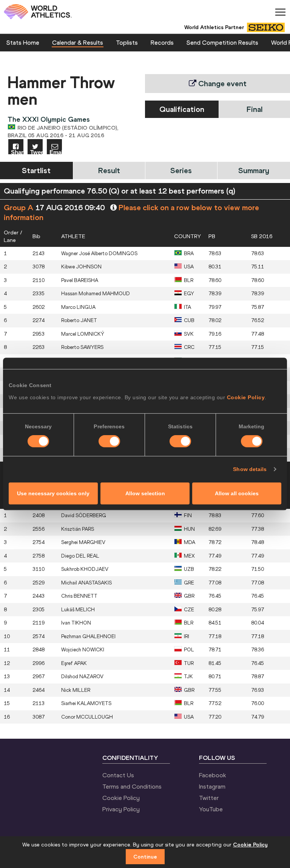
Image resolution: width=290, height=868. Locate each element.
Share (17, 151)
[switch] (109, 441)
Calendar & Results (77, 42)
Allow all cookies (237, 493)
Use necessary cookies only (53, 493)
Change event (221, 83)
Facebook (212, 775)
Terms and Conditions (132, 786)
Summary (253, 170)
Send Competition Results (222, 42)
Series (181, 170)
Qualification (181, 109)
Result (109, 170)
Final (254, 109)
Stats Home (22, 42)
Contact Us (118, 775)
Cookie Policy (246, 397)
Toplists (127, 42)
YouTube (211, 809)
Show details (250, 469)
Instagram (212, 786)
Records (162, 42)
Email (55, 151)
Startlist (36, 170)
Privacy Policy (121, 809)
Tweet (36, 151)
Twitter (209, 797)
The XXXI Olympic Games (49, 119)
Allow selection (145, 493)
